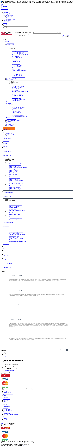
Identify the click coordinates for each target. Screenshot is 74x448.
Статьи (5, 418)
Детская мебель (7, 392)
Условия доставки (10, 134)
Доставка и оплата (8, 15)
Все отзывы (62, 349)
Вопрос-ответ (6, 419)
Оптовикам (6, 21)
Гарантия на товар (10, 135)
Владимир (4, 6)
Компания (5, 397)
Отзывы (5, 23)
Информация (6, 406)
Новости (5, 400)
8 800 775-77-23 (4, 9)
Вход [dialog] (2, 4)
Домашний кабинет (8, 394)
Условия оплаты (10, 133)
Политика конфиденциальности (11, 414)
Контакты (3, 5)
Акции (5, 401)
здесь (24, 445)
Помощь (5, 408)
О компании (6, 399)
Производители (7, 20)
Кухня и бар (6, 395)
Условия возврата (7, 413)
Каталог (7, 41)
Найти (5, 27)
